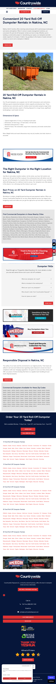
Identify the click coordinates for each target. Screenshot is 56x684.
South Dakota (39, 456)
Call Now (51, 681)
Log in (34, 681)
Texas (4, 459)
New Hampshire (7, 454)
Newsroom (21, 8)
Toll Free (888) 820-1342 (29, 604)
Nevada (46, 451)
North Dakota (42, 454)
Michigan (13, 451)
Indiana (21, 448)
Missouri (31, 451)
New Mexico (22, 454)
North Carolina (35, 454)
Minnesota (19, 451)
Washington (22, 459)
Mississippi (25, 451)
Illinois (16, 448)
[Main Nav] (6, 12)
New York (28, 454)
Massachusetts (7, 451)
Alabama (5, 445)
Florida (49, 445)
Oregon (11, 456)
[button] (36, 279)
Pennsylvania (16, 456)
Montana (36, 451)
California (24, 445)
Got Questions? (11, 8)
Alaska (9, 445)
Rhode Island (24, 456)
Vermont (12, 459)
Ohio (48, 454)
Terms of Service (36, 677)
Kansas (28, 448)
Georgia (5, 448)
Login (48, 8)
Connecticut (36, 445)
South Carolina (31, 456)
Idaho (13, 448)
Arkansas (19, 445)
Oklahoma (5, 456)
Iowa (24, 448)
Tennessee (46, 456)
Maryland (48, 448)
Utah (8, 459)
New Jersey (15, 454)
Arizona (14, 445)
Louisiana (38, 448)
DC (40, 445)
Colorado (30, 445)
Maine (43, 448)
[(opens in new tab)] (28, 155)
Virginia (17, 459)
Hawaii (9, 448)
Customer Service (39, 8)
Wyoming (41, 459)
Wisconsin (35, 459)
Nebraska (41, 451)
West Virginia (29, 459)
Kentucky (33, 448)
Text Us (51, 677)
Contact (29, 8)
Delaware (44, 445)
